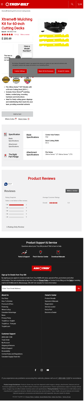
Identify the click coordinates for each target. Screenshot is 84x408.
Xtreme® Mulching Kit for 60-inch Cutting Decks (16, 11)
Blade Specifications (33, 136)
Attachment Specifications (33, 153)
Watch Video (22, 119)
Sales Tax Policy (57, 397)
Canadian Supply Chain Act (11, 357)
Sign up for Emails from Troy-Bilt (14, 275)
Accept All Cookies (63, 71)
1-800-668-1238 (63, 378)
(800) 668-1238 (7, 337)
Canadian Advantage (9, 312)
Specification (14, 134)
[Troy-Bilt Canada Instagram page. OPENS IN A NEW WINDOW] (42, 372)
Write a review (24, 34)
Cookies (36, 397)
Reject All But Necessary (46, 71)
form (71, 280)
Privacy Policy (43, 280)
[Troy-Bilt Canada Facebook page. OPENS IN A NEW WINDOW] (35, 372)
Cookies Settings (20, 71)
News (3, 315)
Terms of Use (67, 397)
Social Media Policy (45, 397)
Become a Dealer (51, 312)
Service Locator (50, 307)
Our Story (5, 298)
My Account (6, 343)
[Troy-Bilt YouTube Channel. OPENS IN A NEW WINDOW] (48, 372)
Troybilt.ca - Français (9, 323)
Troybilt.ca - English (8, 321)
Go (79, 288)
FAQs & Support (7, 348)
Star (52, 136)
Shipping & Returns (8, 345)
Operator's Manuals (51, 301)
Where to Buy (6, 309)
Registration (49, 304)
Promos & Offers (7, 304)
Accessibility (6, 351)
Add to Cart (17, 114)
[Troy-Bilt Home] (18, 4)
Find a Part (48, 309)
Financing (5, 307)
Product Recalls (50, 298)
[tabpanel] (53, 34)
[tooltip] (8, 184)
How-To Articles (7, 301)
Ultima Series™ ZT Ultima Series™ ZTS (58, 153)
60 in (52, 142)
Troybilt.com (6, 326)
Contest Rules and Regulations (12, 354)
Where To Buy (10, 119)
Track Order (6, 340)
